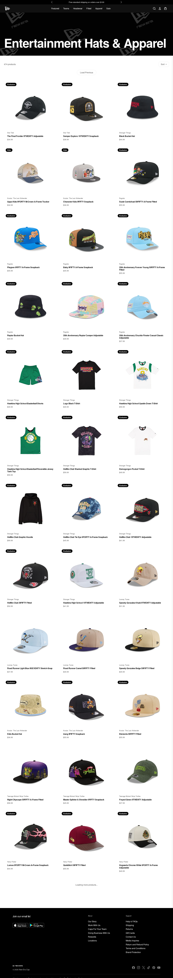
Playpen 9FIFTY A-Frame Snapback (23, 267)
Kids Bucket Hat (14, 733)
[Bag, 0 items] (165, 8)
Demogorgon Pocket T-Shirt (132, 469)
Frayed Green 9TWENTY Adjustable (135, 799)
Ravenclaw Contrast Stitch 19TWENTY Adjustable (85, 933)
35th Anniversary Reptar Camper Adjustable (83, 335)
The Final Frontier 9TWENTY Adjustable (25, 136)
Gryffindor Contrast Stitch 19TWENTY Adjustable (141, 933)
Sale (108, 8)
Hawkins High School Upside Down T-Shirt (138, 403)
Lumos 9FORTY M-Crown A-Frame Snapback (27, 865)
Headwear (77, 8)
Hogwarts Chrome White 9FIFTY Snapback (26, 933)
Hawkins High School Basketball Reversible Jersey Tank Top (30, 470)
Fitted (88, 8)
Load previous (86, 72)
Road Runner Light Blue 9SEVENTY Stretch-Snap (29, 668)
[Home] (7, 8)
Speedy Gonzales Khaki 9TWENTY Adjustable (140, 602)
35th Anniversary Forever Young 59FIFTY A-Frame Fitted (142, 268)
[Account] (159, 8)
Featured (55, 8)
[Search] (154, 8)
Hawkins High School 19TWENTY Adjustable (83, 602)
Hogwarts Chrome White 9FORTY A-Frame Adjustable (138, 866)
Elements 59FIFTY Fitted (130, 733)
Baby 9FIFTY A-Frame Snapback (78, 267)
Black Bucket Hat (127, 136)
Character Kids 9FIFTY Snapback (78, 201)
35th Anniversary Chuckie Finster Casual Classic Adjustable (141, 336)
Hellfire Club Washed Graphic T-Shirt (79, 469)
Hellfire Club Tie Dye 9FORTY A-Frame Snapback (85, 537)
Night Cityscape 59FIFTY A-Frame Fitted (25, 799)
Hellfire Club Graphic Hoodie (20, 537)
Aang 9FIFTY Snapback (74, 733)
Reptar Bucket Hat (15, 335)
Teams (66, 8)
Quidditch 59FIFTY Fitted (74, 865)
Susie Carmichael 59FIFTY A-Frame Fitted (138, 201)
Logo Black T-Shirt (71, 403)
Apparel (98, 8)
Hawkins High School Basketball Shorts (25, 403)
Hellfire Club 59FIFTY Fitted (19, 602)
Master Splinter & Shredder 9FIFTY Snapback (83, 799)
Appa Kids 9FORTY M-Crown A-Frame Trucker (28, 201)
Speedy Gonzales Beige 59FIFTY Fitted (136, 668)
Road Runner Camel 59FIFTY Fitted (79, 668)
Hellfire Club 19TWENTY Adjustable (135, 537)
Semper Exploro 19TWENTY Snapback (81, 136)
